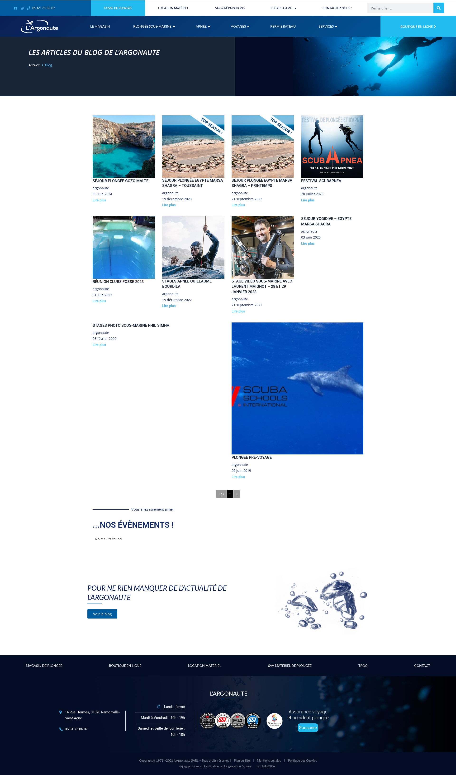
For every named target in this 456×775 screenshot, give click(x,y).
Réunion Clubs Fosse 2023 (118, 281)
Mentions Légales (269, 760)
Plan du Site (242, 760)
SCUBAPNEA (266, 766)
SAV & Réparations (230, 8)
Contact (422, 665)
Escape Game (281, 8)
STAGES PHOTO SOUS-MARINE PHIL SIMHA (131, 325)
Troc (362, 665)
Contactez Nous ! (337, 8)
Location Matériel (173, 8)
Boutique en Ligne (125, 665)
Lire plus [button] (99, 200)
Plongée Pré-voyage (252, 457)
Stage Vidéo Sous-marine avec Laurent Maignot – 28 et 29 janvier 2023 (262, 286)
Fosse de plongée (118, 8)
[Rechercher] (438, 8)
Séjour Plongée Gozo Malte (120, 181)
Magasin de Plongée (44, 665)
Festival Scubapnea (321, 181)
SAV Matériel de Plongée (290, 665)
